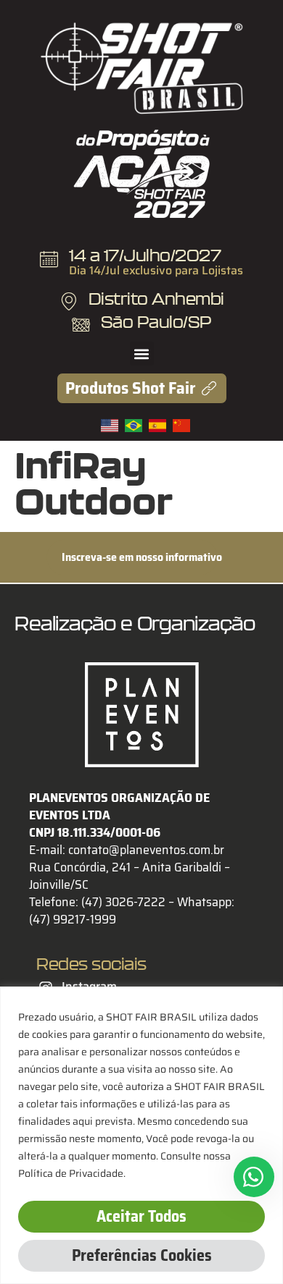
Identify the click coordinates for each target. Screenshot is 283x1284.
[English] (113, 428)
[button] (142, 354)
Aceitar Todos (141, 1216)
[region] (141, 1135)
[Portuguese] (137, 428)
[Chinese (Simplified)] (183, 428)
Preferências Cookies (142, 1255)
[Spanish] (161, 428)
